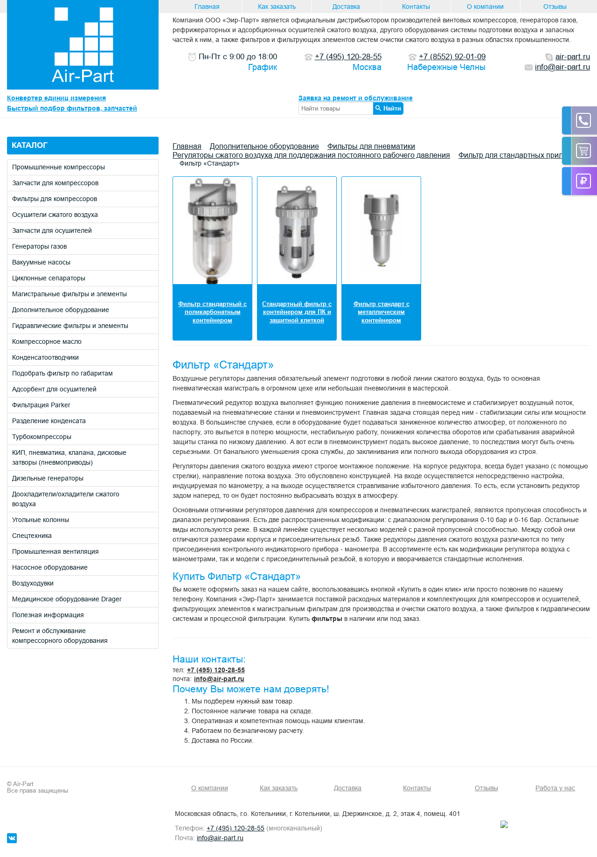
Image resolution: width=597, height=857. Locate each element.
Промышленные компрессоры (58, 167)
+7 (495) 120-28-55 (216, 670)
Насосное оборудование (50, 567)
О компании (485, 6)
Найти (392, 108)
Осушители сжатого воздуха (55, 214)
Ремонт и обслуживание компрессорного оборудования (60, 635)
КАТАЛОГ (30, 145)
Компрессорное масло (47, 341)
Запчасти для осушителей (52, 230)
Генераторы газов (39, 246)
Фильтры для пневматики (371, 146)
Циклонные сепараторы (48, 278)
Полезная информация (48, 615)
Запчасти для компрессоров (55, 183)
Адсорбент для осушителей (54, 389)
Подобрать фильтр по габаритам (62, 373)
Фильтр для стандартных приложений (523, 155)
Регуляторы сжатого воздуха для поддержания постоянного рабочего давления (311, 155)
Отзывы (555, 6)
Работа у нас (555, 788)
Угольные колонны (40, 519)
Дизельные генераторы (47, 478)
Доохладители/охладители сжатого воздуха (65, 499)
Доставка (346, 6)
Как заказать (277, 6)
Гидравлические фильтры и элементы (70, 325)
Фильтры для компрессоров (54, 198)
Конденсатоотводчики (45, 357)
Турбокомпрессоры (41, 436)
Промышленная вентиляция (55, 551)
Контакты (416, 6)
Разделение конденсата (49, 421)
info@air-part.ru (219, 679)
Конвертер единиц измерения (56, 98)
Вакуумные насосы (41, 262)
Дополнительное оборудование (60, 310)
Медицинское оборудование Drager (67, 599)
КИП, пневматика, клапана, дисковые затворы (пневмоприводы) (69, 457)
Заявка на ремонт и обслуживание (355, 98)
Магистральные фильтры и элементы (69, 294)
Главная (207, 6)
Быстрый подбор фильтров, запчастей (72, 108)
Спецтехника (32, 535)
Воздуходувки (33, 583)
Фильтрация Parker (41, 405)
